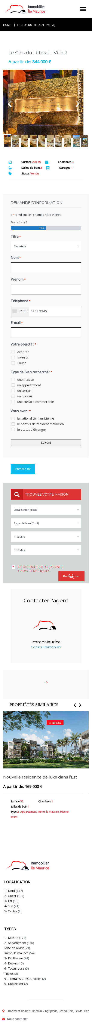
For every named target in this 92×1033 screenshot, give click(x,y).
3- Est (8, 901)
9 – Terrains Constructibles (22, 979)
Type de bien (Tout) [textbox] (26, 523)
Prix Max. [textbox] (20, 550)
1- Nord (9, 891)
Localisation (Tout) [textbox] (25, 510)
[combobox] (46, 246)
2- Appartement (15, 943)
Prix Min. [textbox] (19, 536)
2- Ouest (10, 896)
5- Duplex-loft (13, 984)
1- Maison (11, 938)
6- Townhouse (14, 968)
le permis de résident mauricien (40, 424)
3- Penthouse (13, 958)
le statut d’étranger (31, 429)
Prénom (18, 279)
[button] (83, 9)
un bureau (24, 396)
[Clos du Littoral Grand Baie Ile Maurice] (46, 104)
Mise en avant (14, 948)
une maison (25, 379)
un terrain (24, 390)
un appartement (29, 385)
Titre (16, 236)
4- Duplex (11, 963)
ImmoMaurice (46, 641)
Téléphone (20, 300)
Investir (23, 357)
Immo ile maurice (16, 953)
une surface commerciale (35, 401)
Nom (16, 257)
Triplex (8, 974)
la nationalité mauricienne (35, 418)
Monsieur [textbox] (20, 246)
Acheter (23, 352)
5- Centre (10, 911)
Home (7, 25)
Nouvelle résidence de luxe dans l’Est (40, 777)
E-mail (17, 322)
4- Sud (8, 906)
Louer (21, 363)
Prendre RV (23, 469)
